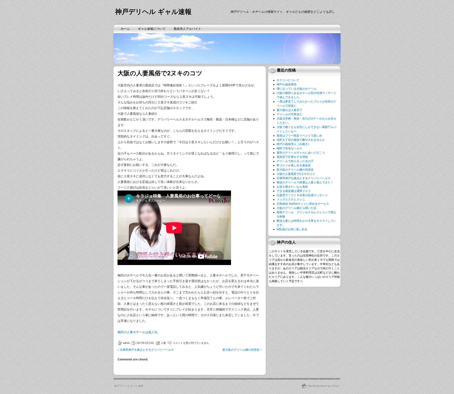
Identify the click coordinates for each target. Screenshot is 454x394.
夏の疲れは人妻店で (289, 110)
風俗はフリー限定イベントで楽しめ (299, 135)
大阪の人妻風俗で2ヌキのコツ (296, 174)
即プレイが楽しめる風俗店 (294, 165)
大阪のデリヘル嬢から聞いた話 (296, 208)
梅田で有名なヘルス (289, 148)
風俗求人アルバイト (187, 29)
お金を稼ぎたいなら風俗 (292, 186)
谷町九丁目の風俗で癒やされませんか (301, 140)
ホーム (125, 29)
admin (126, 342)
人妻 (163, 342)
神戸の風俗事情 (287, 84)
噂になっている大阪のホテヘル (296, 88)
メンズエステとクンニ (291, 199)
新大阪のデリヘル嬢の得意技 (241, 349)
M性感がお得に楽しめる (292, 229)
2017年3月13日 (145, 342)
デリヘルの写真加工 (289, 114)
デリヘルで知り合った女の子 (295, 161)
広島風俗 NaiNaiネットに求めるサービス (303, 203)
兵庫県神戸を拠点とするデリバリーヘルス (147, 349)
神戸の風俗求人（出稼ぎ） (294, 144)
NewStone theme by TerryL (323, 386)
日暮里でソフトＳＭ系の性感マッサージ (302, 195)
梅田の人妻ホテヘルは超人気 (137, 332)
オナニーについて (288, 80)
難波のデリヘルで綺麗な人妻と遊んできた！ (305, 182)
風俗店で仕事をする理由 (292, 157)
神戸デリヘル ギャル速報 (153, 11)
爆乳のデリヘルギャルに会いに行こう (301, 152)
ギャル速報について (152, 29)
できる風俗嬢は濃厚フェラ (294, 191)
